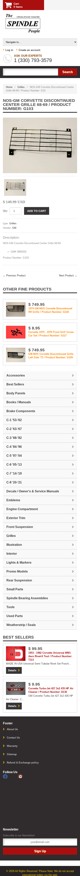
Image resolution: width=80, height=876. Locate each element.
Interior (11, 553)
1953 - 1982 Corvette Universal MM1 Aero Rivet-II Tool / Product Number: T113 (50, 656)
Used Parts (14, 616)
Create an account (29, 50)
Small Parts (14, 589)
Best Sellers (15, 384)
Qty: (5, 210)
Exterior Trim (15, 518)
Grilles (21, 87)
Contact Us (13, 737)
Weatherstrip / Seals (21, 625)
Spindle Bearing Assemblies (27, 598)
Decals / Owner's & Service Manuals (32, 491)
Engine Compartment (22, 509)
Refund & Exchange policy (23, 762)
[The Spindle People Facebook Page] (10, 776)
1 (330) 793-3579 (33, 60)
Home (9, 87)
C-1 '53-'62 (14, 420)
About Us (12, 729)
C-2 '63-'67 (14, 429)
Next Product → (68, 275)
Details (12, 670)
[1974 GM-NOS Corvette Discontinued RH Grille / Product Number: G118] (15, 309)
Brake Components (20, 411)
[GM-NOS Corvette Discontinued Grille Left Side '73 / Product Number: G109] (15, 354)
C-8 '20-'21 (14, 482)
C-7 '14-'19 (14, 473)
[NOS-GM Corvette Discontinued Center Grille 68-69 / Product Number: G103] (40, 145)
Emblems (13, 500)
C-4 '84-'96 (14, 446)
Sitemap (12, 754)
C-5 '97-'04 (14, 455)
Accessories (15, 375)
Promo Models (17, 571)
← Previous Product (14, 275)
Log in (9, 50)
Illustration (14, 544)
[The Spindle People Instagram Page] (25, 776)
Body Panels (15, 393)
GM (14, 227)
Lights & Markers (18, 562)
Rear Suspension (19, 580)
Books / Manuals (18, 402)
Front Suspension (19, 527)
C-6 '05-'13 (14, 464)
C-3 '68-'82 (14, 437)
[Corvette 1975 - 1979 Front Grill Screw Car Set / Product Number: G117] (15, 331)
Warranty (12, 745)
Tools (10, 607)
